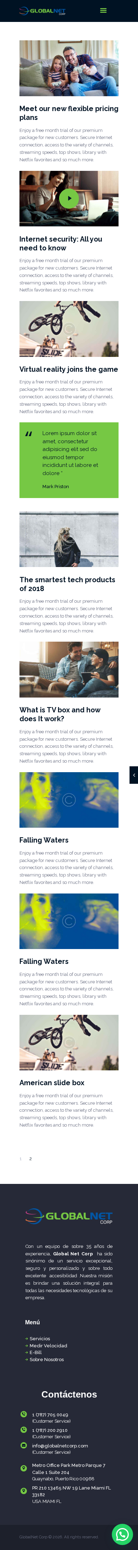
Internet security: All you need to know (60, 243)
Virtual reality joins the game (68, 369)
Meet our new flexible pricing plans (69, 113)
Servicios (40, 1338)
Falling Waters (44, 840)
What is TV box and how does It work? (59, 714)
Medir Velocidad (48, 1345)
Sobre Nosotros (47, 1359)
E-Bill (36, 1352)
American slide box (51, 1083)
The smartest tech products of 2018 (67, 584)
